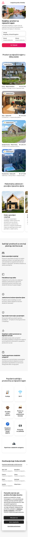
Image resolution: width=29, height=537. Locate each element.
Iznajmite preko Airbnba (17, 3)
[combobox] (14, 34)
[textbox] (8, 40)
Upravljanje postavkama (13, 526)
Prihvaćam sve (14, 518)
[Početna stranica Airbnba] (3, 2)
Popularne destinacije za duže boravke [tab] (12, 464)
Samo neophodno (14, 522)
